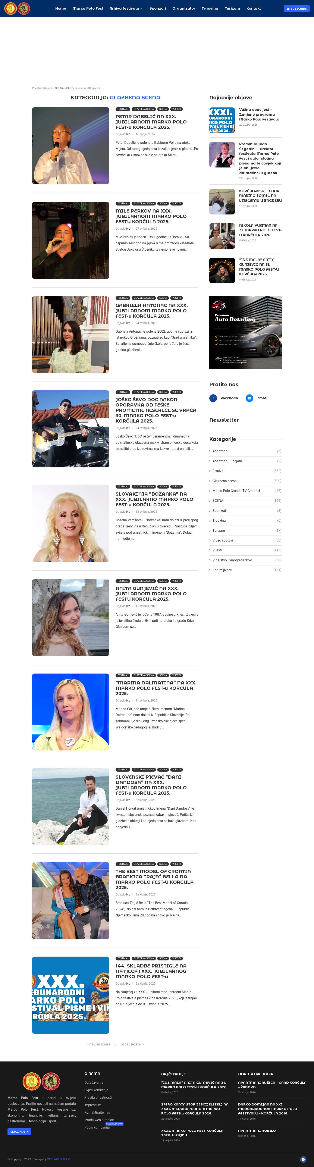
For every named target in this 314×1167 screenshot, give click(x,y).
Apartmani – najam (247, 461)
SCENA (59, 88)
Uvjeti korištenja (96, 1090)
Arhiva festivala (124, 8)
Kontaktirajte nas (97, 1112)
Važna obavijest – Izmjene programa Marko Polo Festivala (259, 114)
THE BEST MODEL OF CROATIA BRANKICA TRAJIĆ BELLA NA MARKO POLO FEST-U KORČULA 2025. (155, 879)
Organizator (183, 8)
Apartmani (247, 451)
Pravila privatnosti (98, 1097)
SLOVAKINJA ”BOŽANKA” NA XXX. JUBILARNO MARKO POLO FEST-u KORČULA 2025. (154, 499)
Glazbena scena (76, 88)
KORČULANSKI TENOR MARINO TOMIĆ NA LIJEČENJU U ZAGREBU (260, 196)
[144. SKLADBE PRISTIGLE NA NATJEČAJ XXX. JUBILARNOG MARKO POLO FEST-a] (70, 995)
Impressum (92, 1105)
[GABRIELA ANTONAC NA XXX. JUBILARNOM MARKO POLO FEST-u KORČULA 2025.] (70, 334)
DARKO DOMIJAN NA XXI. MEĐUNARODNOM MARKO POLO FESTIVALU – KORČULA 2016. (267, 1108)
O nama (92, 1074)
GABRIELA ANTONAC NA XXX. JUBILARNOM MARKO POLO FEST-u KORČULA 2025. (152, 311)
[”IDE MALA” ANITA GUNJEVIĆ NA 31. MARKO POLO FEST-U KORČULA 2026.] (222, 270)
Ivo (128, 134)
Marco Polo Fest (88, 8)
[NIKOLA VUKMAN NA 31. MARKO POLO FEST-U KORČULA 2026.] (222, 236)
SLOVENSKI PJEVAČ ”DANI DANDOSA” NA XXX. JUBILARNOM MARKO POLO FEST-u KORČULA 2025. (151, 785)
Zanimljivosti (247, 570)
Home (60, 8)
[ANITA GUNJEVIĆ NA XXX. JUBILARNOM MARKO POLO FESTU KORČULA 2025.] (70, 617)
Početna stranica (42, 88)
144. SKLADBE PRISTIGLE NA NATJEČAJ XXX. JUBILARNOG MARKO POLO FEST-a (151, 971)
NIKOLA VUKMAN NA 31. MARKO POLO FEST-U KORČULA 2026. (260, 230)
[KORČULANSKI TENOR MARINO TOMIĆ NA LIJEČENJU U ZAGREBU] (222, 201)
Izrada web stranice (99, 1120)
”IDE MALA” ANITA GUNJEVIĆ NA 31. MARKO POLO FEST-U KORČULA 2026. (259, 267)
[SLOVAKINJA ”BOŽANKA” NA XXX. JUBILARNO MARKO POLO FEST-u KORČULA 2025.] (70, 523)
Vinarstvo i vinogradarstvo (247, 560)
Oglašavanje (93, 1082)
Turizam (232, 8)
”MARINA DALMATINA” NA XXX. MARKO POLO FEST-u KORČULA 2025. (156, 688)
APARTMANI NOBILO (257, 1131)
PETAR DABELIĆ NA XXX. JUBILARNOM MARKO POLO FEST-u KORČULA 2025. (151, 122)
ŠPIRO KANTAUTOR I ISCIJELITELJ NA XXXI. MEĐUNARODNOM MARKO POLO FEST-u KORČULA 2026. (195, 1108)
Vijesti (176, 109)
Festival (123, 109)
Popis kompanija (97, 1127)
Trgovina (210, 8)
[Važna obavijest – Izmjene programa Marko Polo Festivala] (222, 120)
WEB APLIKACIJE (58, 1159)
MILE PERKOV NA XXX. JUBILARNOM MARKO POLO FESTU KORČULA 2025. (151, 216)
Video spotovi (247, 540)
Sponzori (157, 8)
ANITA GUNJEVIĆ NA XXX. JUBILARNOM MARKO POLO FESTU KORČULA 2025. (151, 594)
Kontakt (254, 8)
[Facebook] (303, 1159)
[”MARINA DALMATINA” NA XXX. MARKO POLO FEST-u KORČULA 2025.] (70, 712)
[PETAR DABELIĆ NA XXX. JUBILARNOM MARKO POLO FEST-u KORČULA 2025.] (70, 145)
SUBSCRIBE (298, 8)
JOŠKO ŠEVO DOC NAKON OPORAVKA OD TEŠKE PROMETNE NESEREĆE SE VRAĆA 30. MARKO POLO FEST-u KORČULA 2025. (156, 410)
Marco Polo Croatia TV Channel (247, 491)
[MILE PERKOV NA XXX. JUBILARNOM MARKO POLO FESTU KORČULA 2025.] (70, 240)
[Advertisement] (157, 49)
